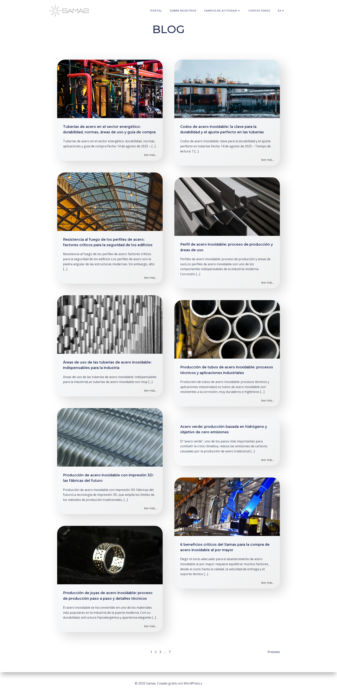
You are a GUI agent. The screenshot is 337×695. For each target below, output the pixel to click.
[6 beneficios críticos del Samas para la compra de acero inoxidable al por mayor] (227, 506)
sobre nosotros (183, 10)
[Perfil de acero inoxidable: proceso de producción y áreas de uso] (227, 206)
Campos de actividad (220, 10)
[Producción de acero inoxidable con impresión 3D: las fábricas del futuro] (110, 437)
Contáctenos (259, 10)
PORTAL (156, 10)
